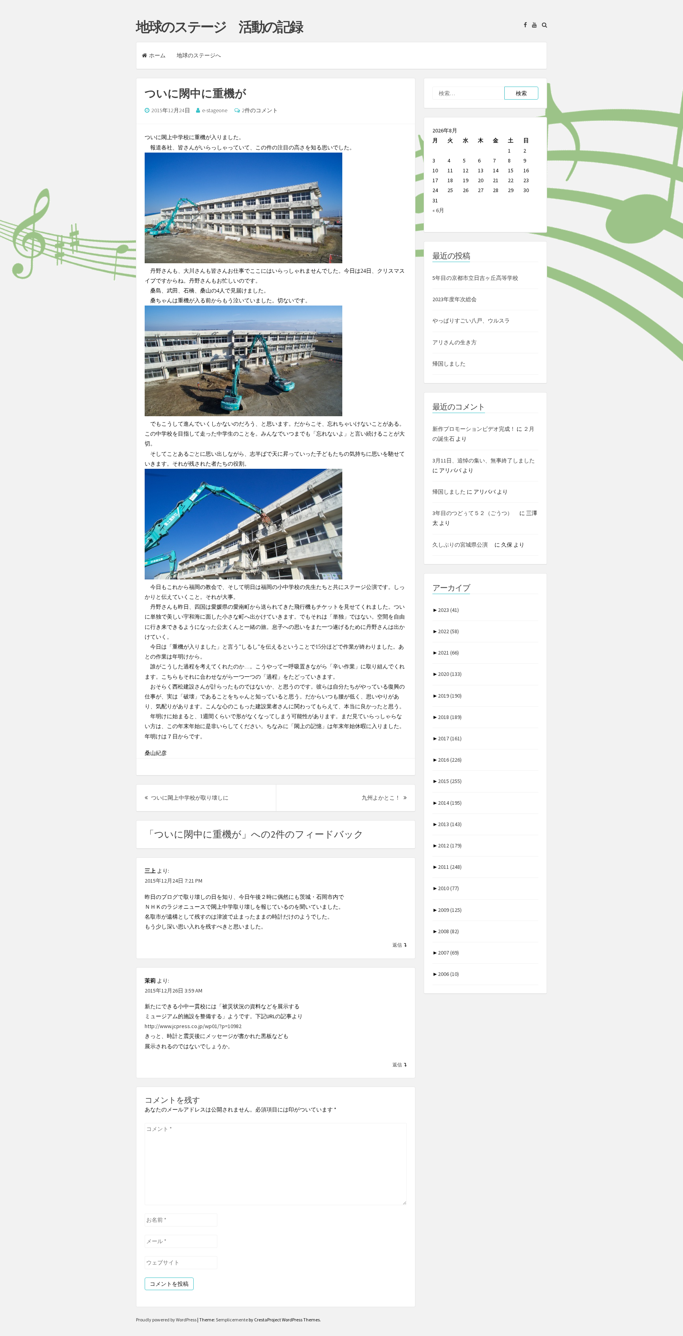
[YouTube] (532, 24)
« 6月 (438, 210)
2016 (450, 759)
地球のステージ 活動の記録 (219, 27)
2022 (448, 631)
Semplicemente (232, 1320)
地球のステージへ (199, 55)
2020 (450, 673)
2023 (448, 609)
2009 (450, 909)
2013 (450, 824)
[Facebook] (523, 24)
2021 (448, 652)
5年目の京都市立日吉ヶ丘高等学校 (475, 277)
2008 (448, 931)
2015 (450, 781)
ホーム (157, 55)
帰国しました (449, 363)
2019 (450, 695)
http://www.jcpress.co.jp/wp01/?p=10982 (193, 1026)
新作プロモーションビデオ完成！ (473, 428)
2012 (450, 845)
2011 (450, 866)
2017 (450, 738)
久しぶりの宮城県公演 (462, 544)
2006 (448, 973)
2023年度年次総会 (454, 299)
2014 (450, 802)
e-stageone (214, 110)
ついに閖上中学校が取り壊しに (189, 797)
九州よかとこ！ (384, 797)
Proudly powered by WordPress (166, 1320)
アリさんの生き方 (454, 342)
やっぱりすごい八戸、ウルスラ (471, 320)
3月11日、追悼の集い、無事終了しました (483, 460)
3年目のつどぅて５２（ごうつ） (475, 513)
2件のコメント (260, 110)
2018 (450, 717)
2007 (448, 952)
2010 (448, 888)
